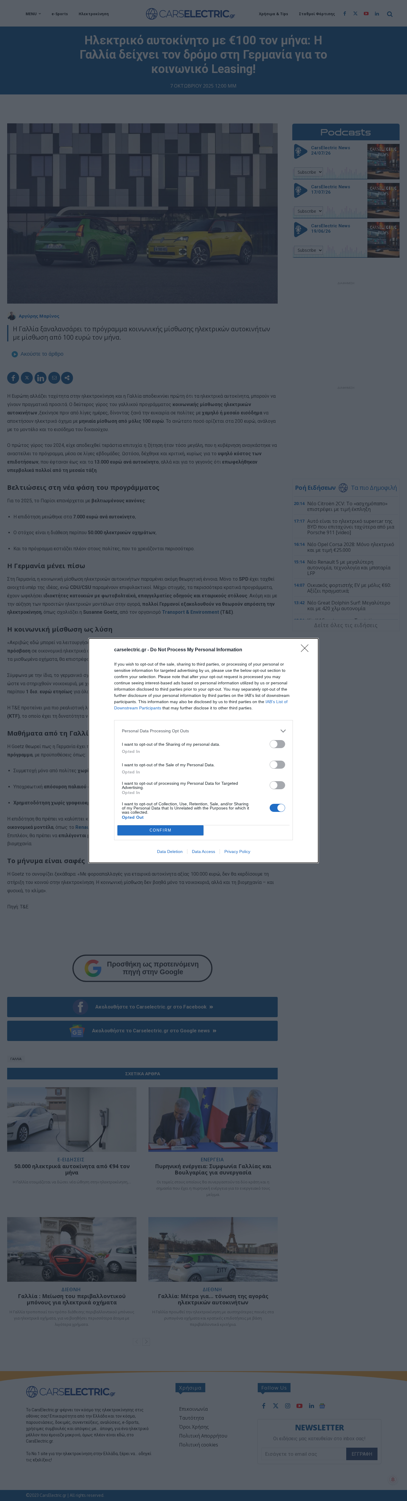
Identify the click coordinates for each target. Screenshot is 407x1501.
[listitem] (203, 731)
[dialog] (203, 750)
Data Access (203, 851)
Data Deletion (170, 851)
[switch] (277, 744)
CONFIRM (161, 830)
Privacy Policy (237, 851)
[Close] (306, 650)
